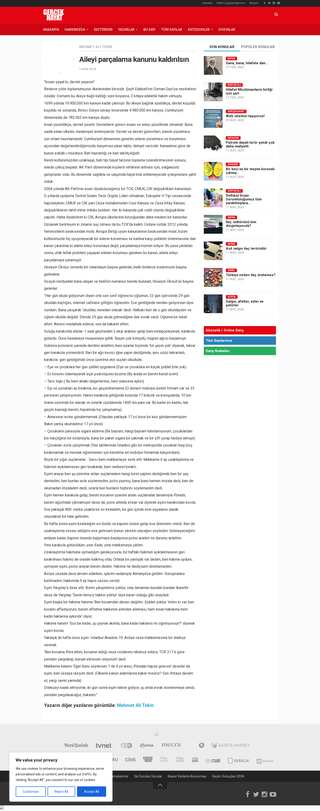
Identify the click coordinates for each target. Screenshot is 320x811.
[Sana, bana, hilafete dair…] (213, 65)
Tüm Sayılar (171, 29)
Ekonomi (233, 138)
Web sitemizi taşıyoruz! (245, 116)
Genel (231, 270)
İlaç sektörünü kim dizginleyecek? (241, 224)
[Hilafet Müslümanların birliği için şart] (213, 92)
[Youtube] (278, 3)
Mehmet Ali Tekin (95, 47)
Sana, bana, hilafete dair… (247, 63)
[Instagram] (273, 3)
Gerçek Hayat (236, 111)
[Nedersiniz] (265, 760)
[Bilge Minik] (180, 760)
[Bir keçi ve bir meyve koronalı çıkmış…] (213, 171)
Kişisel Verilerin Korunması (187, 776)
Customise (31, 791)
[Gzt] (126, 746)
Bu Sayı (149, 29)
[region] (60, 777)
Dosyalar (227, 29)
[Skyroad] (213, 760)
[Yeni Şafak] (76, 746)
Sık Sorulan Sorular (148, 776)
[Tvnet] (104, 746)
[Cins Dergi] (130, 760)
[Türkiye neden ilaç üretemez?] (213, 277)
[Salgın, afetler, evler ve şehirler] (213, 303)
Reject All (61, 791)
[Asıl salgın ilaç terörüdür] (213, 250)
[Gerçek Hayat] (148, 760)
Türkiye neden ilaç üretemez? (250, 275)
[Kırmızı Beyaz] (195, 760)
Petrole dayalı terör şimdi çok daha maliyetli (250, 144)
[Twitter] (269, 3)
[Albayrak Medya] (157, 735)
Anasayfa (51, 29)
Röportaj (234, 85)
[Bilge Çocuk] (164, 760)
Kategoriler (199, 29)
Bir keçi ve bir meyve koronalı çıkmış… (250, 171)
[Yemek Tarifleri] (147, 746)
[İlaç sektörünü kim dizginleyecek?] (213, 224)
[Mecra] (171, 746)
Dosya (232, 297)
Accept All (91, 791)
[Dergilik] (238, 760)
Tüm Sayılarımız (219, 340)
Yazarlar (126, 29)
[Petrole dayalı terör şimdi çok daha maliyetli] (213, 144)
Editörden (103, 29)
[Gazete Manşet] (231, 746)
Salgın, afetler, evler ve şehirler (245, 303)
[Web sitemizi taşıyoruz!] (213, 118)
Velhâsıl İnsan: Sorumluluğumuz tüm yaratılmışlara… (244, 199)
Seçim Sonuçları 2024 (228, 776)
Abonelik (207, 3)
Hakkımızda (75, 29)
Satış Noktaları (218, 351)
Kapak (231, 58)
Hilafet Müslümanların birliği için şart (249, 91)
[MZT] (196, 746)
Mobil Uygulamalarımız (230, 3)
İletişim (253, 3)
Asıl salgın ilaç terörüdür (246, 248)
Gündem (233, 164)
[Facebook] (264, 3)
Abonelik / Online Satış (225, 330)
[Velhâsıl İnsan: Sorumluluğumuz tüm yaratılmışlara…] (213, 197)
